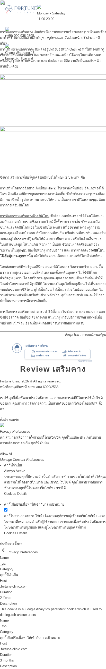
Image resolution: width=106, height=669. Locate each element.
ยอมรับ (14, 420)
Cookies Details (16, 494)
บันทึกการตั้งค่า (11, 544)
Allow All (6, 454)
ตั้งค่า (4, 420)
